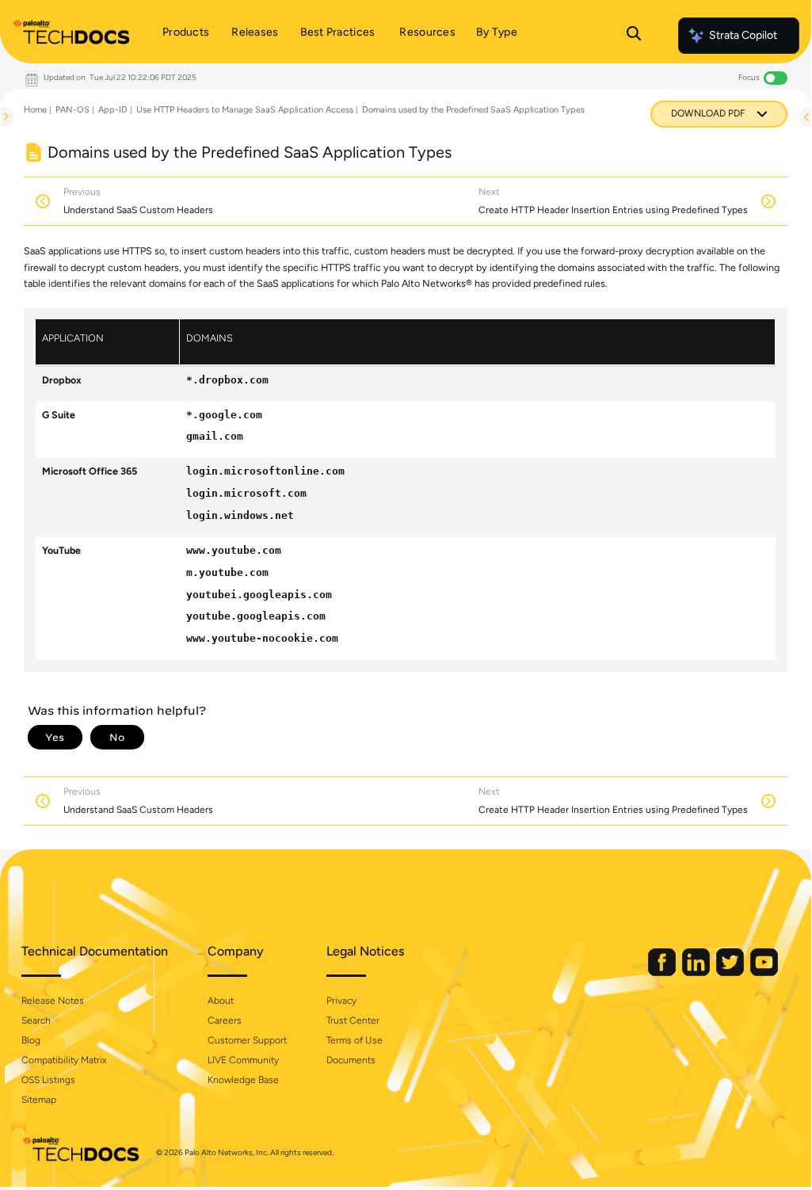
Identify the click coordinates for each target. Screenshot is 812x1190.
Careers (225, 1020)
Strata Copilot (743, 35)
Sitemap (38, 1099)
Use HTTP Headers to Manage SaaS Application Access (244, 110)
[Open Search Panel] (634, 35)
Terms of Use (354, 1040)
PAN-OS (72, 110)
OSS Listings (48, 1079)
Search (36, 1020)
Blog (30, 1040)
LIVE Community (243, 1060)
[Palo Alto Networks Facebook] (663, 972)
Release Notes (52, 1000)
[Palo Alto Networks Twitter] (731, 972)
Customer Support (247, 1040)
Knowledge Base (243, 1079)
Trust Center (352, 1020)
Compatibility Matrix (63, 1060)
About (221, 1000)
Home (35, 110)
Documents (351, 1060)
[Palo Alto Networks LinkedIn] (697, 972)
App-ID (113, 110)
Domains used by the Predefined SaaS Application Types (473, 110)
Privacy (341, 1000)
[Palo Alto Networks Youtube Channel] (764, 972)
